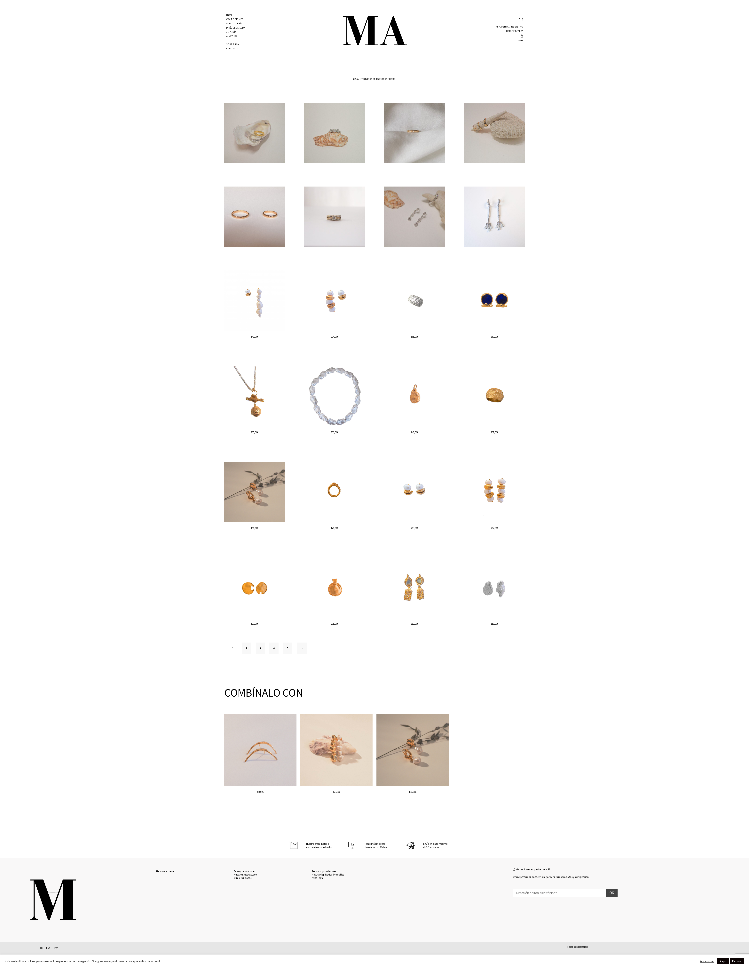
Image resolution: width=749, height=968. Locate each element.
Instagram (583, 946)
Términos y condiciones (324, 871)
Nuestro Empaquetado (245, 874)
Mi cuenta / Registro (509, 26)
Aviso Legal (317, 878)
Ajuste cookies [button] (707, 961)
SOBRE (232, 44)
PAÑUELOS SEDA (235, 27)
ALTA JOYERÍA (234, 23)
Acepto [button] (723, 961)
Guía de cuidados (242, 878)
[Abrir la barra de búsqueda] (521, 18)
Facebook (572, 946)
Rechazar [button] (737, 961)
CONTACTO (233, 48)
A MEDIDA (232, 36)
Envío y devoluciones (244, 871)
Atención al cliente (165, 871)
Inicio (355, 79)
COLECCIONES (234, 19)
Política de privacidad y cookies (328, 874)
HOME (229, 15)
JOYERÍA (231, 32)
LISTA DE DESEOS (514, 31)
